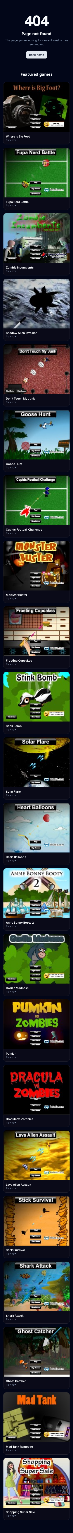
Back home (36, 54)
